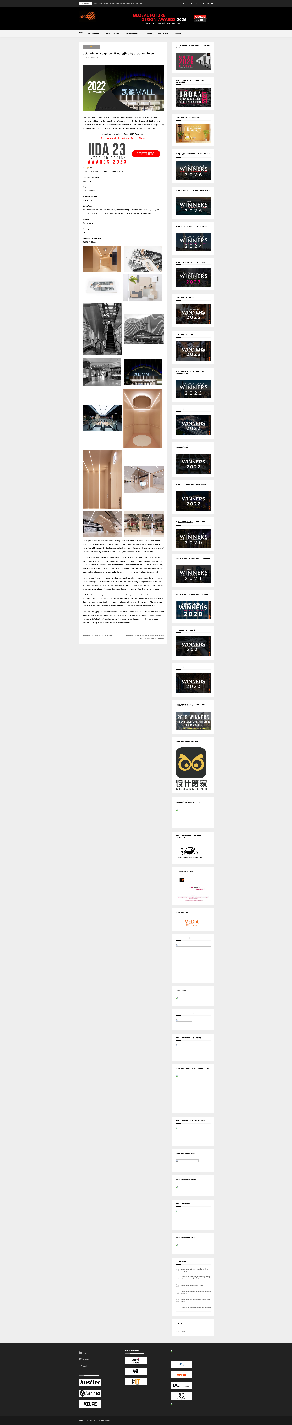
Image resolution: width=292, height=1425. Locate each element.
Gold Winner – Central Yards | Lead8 (106, 3)
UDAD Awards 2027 (112, 33)
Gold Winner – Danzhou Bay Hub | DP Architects (196, 1308)
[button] (183, 3)
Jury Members (163, 33)
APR (84, 57)
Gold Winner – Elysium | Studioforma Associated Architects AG (196, 1292)
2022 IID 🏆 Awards (91, 47)
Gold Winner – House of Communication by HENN (98, 635)
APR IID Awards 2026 (132, 33)
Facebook (84, 1366)
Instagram (85, 1360)
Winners (149, 33)
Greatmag (100, 1420)
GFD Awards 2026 (93, 33)
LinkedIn (84, 1353)
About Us (178, 33)
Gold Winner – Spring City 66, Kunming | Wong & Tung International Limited (195, 1278)
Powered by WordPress (85, 1420)
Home (81, 33)
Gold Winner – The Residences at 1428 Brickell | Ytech (196, 1300)
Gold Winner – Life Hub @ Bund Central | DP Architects (195, 1270)
